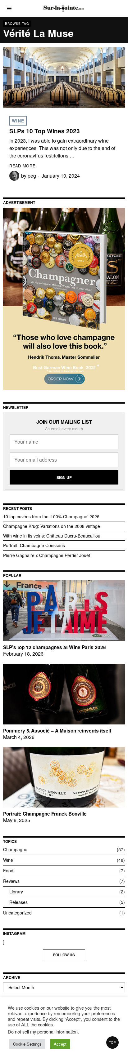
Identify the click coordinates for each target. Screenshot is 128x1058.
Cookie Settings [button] (27, 1044)
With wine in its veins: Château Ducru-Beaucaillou (51, 536)
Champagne (15, 849)
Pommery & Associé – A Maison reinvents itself (57, 731)
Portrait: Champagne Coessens (34, 545)
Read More (22, 166)
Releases (18, 902)
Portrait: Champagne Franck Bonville (45, 814)
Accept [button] (60, 1044)
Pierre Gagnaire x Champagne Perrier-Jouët (46, 555)
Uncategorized (17, 913)
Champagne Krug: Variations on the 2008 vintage (51, 526)
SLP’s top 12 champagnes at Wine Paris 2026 (54, 647)
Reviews (11, 881)
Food (8, 870)
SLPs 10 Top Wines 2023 (44, 131)
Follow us (64, 955)
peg (32, 175)
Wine (18, 120)
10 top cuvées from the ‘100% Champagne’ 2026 (51, 516)
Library (16, 891)
